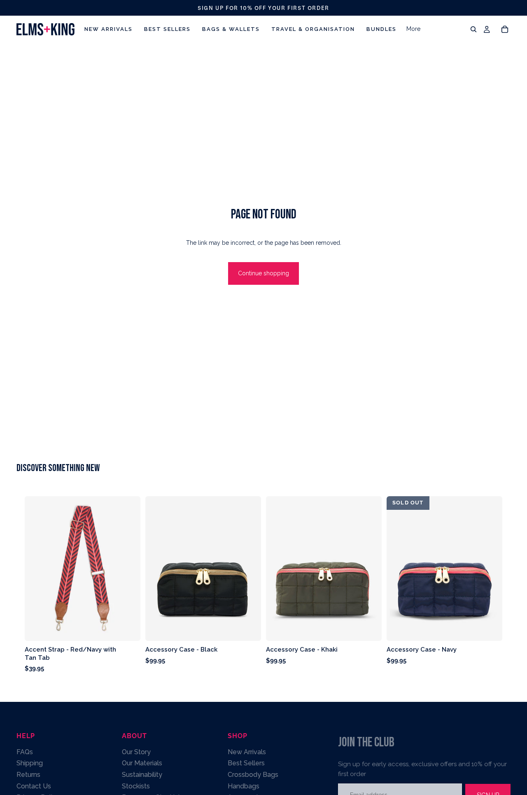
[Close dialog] (462, 274)
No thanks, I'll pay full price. (161, 477)
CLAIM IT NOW (161, 450)
